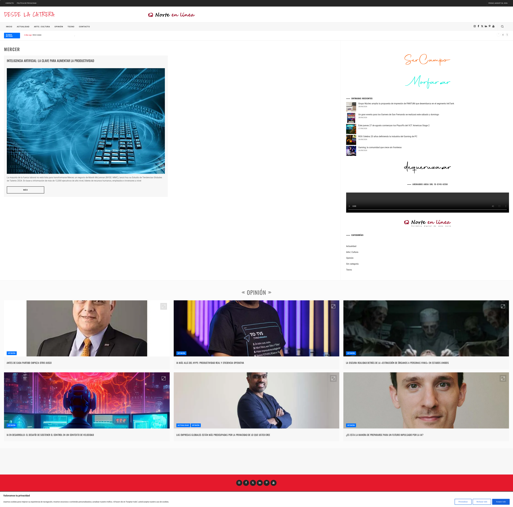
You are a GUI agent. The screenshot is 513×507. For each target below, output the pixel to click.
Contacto (9, 3)
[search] (502, 27)
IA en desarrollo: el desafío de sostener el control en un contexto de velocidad (50, 475)
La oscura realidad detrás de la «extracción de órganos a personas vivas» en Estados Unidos (397, 403)
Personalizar (463, 502)
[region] (256, 499)
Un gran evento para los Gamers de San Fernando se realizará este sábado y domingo (398, 155)
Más (25, 190)
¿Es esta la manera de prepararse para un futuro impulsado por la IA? (384, 475)
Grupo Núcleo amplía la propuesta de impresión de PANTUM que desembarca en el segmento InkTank (406, 144)
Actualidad (23, 27)
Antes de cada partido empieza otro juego (29, 403)
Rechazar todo (482, 502)
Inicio (9, 27)
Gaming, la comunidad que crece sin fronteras (380, 188)
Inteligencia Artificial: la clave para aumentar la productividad (50, 60)
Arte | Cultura (42, 27)
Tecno (71, 27)
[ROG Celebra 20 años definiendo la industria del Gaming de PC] (351, 181)
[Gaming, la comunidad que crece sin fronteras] (351, 192)
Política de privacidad (26, 3)
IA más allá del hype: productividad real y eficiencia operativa (210, 403)
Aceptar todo (501, 502)
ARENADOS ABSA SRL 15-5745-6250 (430, 225)
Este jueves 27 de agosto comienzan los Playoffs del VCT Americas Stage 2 (394, 166)
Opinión (59, 27)
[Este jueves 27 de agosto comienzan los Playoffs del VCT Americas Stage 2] (351, 170)
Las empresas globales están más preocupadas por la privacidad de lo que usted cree (223, 475)
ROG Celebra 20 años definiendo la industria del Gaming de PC (56, 35)
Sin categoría (352, 304)
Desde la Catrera (29, 14)
